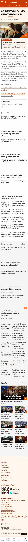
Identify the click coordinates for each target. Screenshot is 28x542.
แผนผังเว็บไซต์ (4, 462)
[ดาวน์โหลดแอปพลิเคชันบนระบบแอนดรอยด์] (15, 493)
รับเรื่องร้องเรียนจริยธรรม (6, 478)
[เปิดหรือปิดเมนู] (23, 2)
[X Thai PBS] (6, 517)
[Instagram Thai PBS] (9, 517)
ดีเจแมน (3, 107)
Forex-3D (14, 104)
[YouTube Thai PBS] (19, 517)
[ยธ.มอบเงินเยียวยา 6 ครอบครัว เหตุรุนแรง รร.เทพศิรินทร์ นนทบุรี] (6, 336)
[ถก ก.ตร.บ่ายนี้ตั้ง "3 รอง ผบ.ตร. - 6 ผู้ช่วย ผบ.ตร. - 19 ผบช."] (6, 219)
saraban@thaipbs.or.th (6, 513)
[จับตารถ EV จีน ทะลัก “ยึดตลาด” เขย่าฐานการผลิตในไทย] (21, 424)
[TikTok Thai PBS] (22, 517)
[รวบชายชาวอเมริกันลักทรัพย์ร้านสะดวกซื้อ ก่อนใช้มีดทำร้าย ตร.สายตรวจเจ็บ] (14, 278)
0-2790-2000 (6, 504)
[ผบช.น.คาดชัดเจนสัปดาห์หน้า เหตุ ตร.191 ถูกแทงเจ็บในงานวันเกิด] (14, 145)
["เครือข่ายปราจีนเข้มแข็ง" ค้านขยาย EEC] (7, 439)
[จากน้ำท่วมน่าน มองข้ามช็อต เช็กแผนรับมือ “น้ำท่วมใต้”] (7, 424)
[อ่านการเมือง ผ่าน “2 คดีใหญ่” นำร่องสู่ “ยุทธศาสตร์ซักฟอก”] (21, 439)
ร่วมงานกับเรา (4, 470)
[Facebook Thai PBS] (2, 517)
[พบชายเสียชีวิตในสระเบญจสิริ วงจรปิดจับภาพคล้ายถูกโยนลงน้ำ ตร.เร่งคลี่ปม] (6, 326)
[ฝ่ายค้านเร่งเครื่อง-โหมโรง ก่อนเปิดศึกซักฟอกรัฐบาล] (7, 409)
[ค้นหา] (5, 2)
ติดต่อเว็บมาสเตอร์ (5, 475)
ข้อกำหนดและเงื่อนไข (5, 472)
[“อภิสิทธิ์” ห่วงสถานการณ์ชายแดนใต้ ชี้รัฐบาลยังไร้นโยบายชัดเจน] (14, 187)
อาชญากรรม (10, 17)
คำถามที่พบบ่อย (4, 465)
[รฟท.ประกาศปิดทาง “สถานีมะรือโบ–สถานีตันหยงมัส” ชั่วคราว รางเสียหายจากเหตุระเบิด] (6, 212)
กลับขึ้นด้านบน (21, 458)
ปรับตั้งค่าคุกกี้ (4, 480)
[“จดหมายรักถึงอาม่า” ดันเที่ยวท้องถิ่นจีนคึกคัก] (14, 393)
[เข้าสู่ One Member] (26, 2)
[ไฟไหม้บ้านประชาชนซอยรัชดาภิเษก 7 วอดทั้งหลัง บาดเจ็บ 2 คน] (6, 372)
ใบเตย (20, 104)
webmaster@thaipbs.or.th (7, 510)
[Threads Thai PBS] (12, 517)
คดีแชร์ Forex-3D (5, 104)
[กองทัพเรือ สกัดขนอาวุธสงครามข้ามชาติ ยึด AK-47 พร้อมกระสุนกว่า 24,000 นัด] (14, 302)
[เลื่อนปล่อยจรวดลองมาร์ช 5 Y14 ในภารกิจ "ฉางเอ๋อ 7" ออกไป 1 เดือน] (14, 166)
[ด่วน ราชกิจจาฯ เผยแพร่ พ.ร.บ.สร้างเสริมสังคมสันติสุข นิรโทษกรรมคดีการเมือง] (14, 122)
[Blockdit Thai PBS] (25, 517)
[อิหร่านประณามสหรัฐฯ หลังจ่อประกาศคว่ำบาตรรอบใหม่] (21, 409)
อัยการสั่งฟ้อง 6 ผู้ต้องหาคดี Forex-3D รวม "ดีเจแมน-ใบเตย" (14, 89)
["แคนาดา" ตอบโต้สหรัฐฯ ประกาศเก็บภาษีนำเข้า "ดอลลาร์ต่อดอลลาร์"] (6, 235)
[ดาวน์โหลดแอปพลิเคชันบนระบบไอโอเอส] (15, 489)
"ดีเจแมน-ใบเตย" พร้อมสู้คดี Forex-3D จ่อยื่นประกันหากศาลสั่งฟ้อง (13, 95)
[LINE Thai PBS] (15, 517)
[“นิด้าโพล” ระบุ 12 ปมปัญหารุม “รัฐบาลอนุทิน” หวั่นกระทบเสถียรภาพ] (6, 204)
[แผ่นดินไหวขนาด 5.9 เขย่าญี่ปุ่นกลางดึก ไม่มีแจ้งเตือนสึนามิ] (6, 227)
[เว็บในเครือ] (2, 2)
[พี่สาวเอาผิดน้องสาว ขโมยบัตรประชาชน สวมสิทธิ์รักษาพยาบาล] (6, 345)
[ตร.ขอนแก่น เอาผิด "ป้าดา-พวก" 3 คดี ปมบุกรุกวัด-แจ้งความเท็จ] (6, 363)
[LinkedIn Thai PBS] (2, 520)
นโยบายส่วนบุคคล (5, 467)
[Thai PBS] (13, 2)
